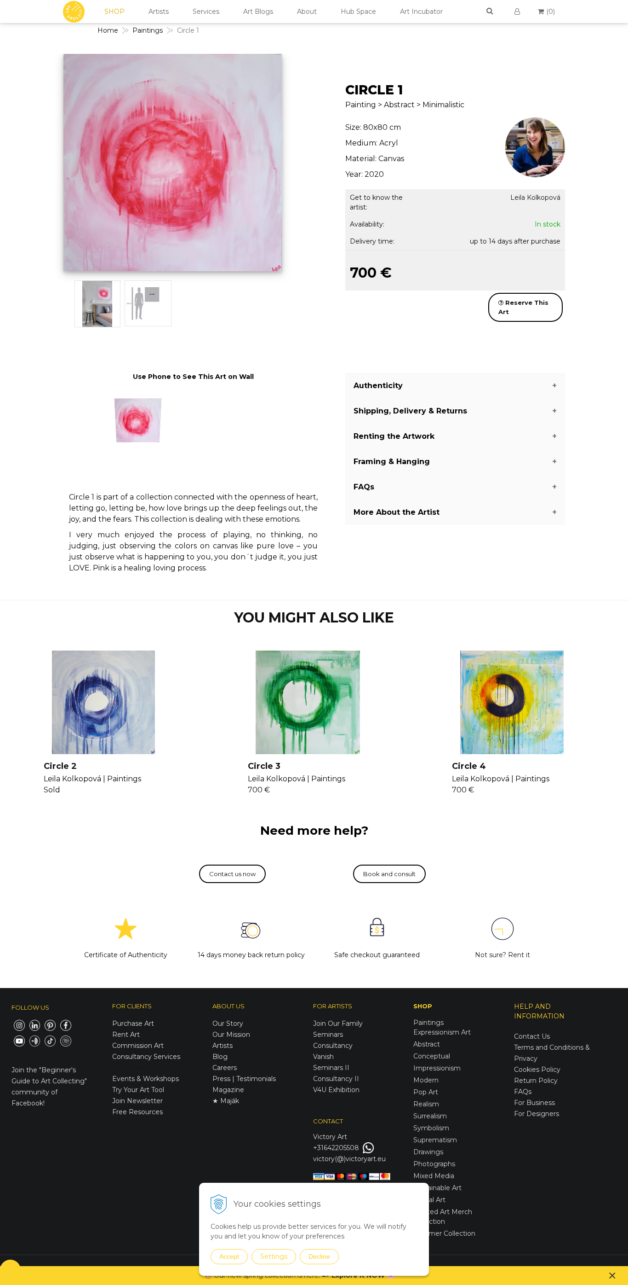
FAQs (522, 1091)
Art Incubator (421, 11)
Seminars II (331, 1068)
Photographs (434, 1164)
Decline (319, 1256)
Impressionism (437, 1068)
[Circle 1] (172, 164)
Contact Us (532, 1036)
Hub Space (358, 11)
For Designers (536, 1114)
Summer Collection (444, 1233)
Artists (158, 11)
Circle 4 (469, 766)
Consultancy (333, 1045)
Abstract (426, 1044)
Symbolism (431, 1128)
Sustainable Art (437, 1188)
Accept (229, 1256)
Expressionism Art (442, 1032)
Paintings (147, 30)
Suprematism (435, 1140)
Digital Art (429, 1200)
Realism (426, 1104)
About (307, 11)
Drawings (428, 1152)
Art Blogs (258, 11)
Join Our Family (338, 1023)
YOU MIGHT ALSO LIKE (314, 617)
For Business (535, 1103)
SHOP (114, 11)
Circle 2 (60, 766)
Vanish (323, 1056)
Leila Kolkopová (535, 197)
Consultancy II (336, 1079)
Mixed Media (433, 1176)
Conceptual (431, 1056)
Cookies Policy (537, 1069)
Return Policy (536, 1080)
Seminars (328, 1034)
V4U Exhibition (336, 1090)
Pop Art (425, 1092)
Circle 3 (264, 766)
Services (206, 11)
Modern (426, 1080)
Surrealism (430, 1116)
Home (107, 30)
